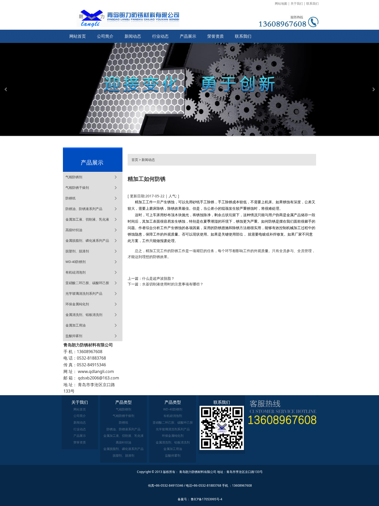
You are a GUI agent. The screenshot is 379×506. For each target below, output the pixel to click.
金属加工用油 (75, 325)
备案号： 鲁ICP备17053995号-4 (200, 499)
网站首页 (77, 36)
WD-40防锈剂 (75, 261)
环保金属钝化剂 (77, 304)
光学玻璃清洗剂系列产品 (83, 293)
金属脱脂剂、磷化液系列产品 (87, 240)
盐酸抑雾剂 (73, 335)
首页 (134, 159)
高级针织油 (73, 230)
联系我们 (312, 3)
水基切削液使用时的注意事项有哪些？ (172, 284)
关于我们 (297, 3)
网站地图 (281, 3)
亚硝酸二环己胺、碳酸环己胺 (87, 283)
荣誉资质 (215, 36)
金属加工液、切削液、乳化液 (87, 219)
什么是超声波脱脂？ (158, 278)
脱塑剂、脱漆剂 (77, 251)
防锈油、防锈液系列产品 (83, 208)
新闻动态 (133, 36)
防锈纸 (70, 198)
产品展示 (188, 36)
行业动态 (160, 36)
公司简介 (105, 36)
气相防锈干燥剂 (77, 187)
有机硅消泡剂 (75, 272)
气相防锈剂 (73, 177)
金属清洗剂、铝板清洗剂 (83, 314)
